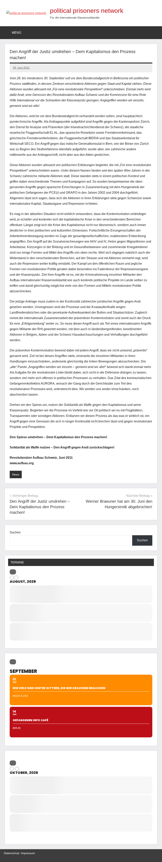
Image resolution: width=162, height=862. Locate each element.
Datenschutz (12, 853)
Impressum (28, 853)
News (15, 474)
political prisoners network (86, 10)
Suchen (15, 532)
